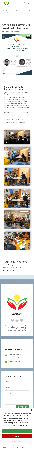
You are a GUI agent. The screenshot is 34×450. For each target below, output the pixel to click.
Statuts (30, 445)
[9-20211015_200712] (17, 249)
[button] (31, 410)
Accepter (17, 431)
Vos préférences (17, 441)
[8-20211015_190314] (17, 207)
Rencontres (20, 31)
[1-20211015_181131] (17, 165)
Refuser (17, 436)
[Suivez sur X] (17, 320)
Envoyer (22, 407)
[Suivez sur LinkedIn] (21, 320)
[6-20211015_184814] (17, 186)
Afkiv (5, 31)
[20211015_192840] (17, 228)
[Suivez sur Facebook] (12, 320)
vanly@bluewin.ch (15, 361)
